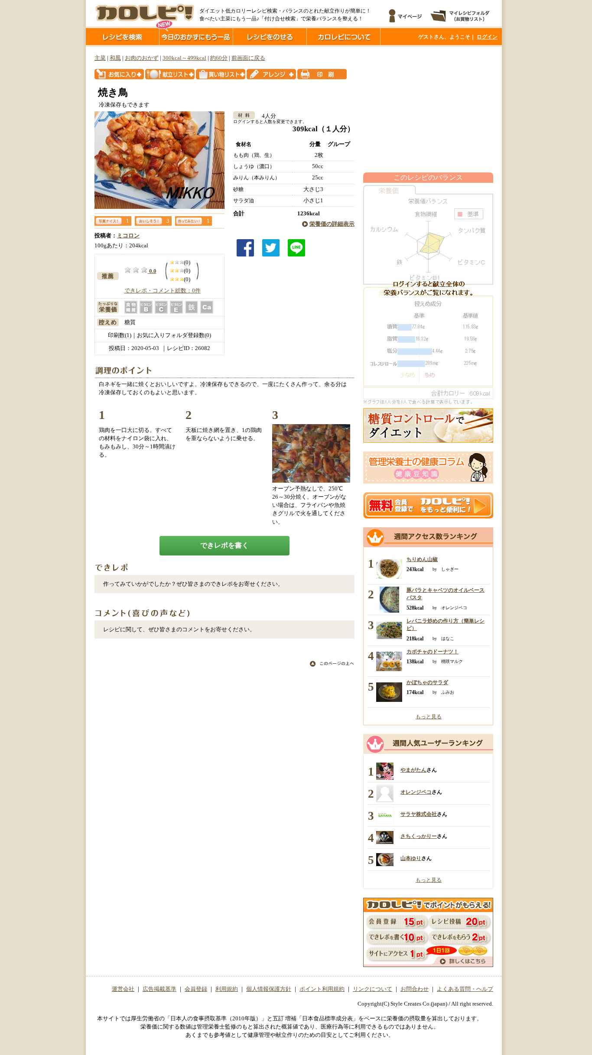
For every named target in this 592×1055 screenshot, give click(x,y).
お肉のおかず (142, 58)
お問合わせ (414, 989)
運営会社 (123, 989)
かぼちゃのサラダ (427, 682)
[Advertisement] (428, 109)
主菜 (100, 58)
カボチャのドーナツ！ (433, 651)
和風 (115, 58)
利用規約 (226, 989)
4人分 (266, 116)
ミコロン (128, 236)
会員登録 (196, 989)
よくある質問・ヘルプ (465, 989)
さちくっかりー (418, 836)
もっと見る (429, 716)
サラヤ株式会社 (418, 814)
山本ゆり (410, 858)
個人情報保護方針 (268, 989)
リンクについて (372, 989)
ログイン (487, 36)
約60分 (219, 58)
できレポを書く (224, 545)
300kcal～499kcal (184, 58)
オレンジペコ (416, 792)
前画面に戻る (248, 58)
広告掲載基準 (159, 989)
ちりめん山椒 (422, 559)
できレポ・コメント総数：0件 (162, 291)
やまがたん (413, 770)
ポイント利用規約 (322, 989)
